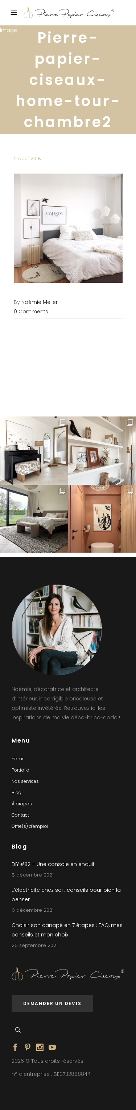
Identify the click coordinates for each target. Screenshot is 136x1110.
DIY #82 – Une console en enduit (53, 864)
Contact (20, 815)
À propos (22, 804)
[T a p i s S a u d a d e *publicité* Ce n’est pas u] (34, 519)
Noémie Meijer (39, 302)
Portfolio (20, 770)
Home (18, 759)
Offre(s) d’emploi (30, 826)
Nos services (25, 781)
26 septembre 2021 (35, 945)
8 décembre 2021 (33, 874)
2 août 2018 (27, 158)
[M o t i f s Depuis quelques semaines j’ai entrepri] (34, 450)
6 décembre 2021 (33, 910)
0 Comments (31, 311)
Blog (16, 792)
